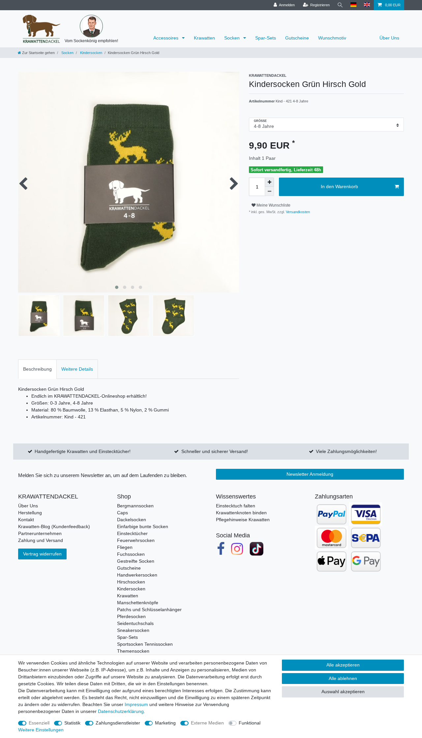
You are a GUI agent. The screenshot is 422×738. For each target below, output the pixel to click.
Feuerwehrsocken (136, 540)
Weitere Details (77, 369)
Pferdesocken (131, 616)
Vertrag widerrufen (42, 553)
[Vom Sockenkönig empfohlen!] (91, 26)
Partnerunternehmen (40, 533)
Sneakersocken (133, 630)
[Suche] (340, 5)
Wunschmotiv (332, 38)
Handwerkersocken (137, 575)
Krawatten (204, 38)
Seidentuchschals (135, 623)
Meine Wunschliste (273, 205)
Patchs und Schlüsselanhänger (149, 609)
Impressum (136, 704)
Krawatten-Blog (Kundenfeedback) (54, 526)
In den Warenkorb (339, 186)
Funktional (249, 722)
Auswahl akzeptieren (343, 691)
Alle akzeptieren (343, 664)
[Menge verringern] (269, 191)
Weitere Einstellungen (41, 729)
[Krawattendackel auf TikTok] (256, 549)
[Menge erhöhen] (269, 182)
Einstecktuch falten (235, 505)
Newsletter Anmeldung (309, 474)
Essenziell (39, 722)
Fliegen (125, 547)
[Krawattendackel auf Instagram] (237, 549)
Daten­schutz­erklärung (121, 711)
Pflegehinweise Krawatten (243, 519)
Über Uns (389, 38)
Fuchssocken (131, 554)
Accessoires (166, 38)
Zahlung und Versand (40, 540)
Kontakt (26, 519)
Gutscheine (297, 38)
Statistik (72, 722)
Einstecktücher (132, 533)
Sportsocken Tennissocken (145, 644)
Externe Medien (207, 722)
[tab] (37, 369)
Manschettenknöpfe (137, 602)
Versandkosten (297, 212)
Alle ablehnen (343, 678)
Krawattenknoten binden (241, 512)
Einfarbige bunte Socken (142, 526)
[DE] (353, 5)
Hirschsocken (131, 581)
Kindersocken (90, 53)
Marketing (165, 722)
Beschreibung (37, 369)
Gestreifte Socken (135, 561)
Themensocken (133, 651)
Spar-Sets (265, 38)
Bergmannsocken (135, 505)
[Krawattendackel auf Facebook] (221, 549)
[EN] (367, 5)
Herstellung (30, 512)
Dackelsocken (131, 519)
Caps (122, 512)
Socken (232, 38)
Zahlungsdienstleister (118, 722)
